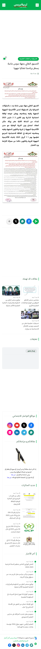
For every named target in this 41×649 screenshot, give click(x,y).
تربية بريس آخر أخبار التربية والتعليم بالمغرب (16, 639)
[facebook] (31, 425)
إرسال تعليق (31, 351)
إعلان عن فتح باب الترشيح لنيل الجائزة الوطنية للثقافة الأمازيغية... (13, 500)
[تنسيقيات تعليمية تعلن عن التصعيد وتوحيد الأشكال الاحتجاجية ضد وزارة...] (30, 314)
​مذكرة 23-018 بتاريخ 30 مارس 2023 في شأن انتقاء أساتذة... (13, 529)
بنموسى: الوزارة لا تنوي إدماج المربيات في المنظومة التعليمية (20, 596)
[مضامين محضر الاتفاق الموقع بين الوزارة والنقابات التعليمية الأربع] (30, 290)
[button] (29, 221)
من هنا (13, 474)
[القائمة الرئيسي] (37, 5)
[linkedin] (17, 432)
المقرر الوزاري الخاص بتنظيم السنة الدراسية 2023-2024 (19, 566)
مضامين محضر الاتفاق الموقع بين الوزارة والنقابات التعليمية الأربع (30, 303)
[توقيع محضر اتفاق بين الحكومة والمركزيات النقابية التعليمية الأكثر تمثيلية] (11, 290)
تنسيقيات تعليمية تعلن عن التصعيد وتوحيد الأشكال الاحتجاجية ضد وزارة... (30, 326)
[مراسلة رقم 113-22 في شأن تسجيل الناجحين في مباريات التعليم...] (29, 541)
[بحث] (3, 5)
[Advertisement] (20, 34)
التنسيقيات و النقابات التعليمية (28, 59)
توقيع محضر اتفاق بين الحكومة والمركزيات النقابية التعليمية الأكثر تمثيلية (11, 303)
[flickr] (10, 432)
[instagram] (10, 425)
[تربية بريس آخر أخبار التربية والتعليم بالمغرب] (20, 5)
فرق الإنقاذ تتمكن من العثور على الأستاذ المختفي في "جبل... (20, 606)
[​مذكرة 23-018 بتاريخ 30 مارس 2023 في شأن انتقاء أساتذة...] (29, 527)
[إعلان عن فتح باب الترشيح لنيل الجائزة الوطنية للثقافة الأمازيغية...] (29, 496)
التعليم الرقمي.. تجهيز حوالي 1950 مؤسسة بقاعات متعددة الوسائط (20, 626)
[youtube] (17, 425)
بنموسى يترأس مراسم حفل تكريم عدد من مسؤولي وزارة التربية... (19, 576)
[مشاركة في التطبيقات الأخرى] (9, 221)
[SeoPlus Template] (35, 638)
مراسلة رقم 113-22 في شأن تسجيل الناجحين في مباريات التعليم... (12, 543)
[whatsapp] (31, 432)
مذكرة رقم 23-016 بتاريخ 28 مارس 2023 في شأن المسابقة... (13, 515)
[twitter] (24, 425)
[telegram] (24, 432)
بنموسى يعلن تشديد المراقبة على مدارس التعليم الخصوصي (20, 615)
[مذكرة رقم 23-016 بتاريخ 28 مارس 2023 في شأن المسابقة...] (29, 513)
